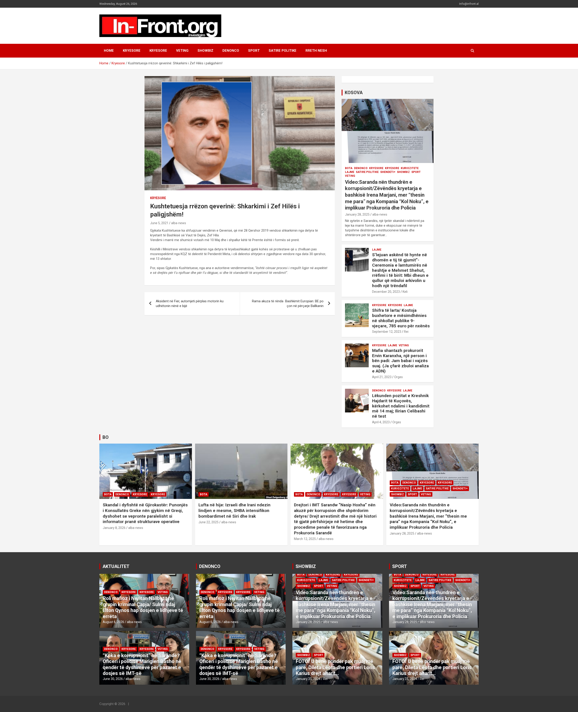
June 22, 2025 (208, 522)
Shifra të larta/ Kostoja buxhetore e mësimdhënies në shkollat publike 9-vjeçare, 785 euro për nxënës (401, 318)
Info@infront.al (469, 3)
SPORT (254, 51)
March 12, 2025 (305, 539)
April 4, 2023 (381, 422)
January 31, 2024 (308, 679)
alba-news (178, 223)
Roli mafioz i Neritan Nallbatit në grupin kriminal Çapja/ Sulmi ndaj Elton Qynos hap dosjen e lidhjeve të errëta (143, 607)
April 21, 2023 (382, 377)
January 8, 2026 (114, 528)
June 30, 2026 (113, 679)
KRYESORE (131, 51)
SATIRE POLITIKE (282, 51)
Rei (406, 331)
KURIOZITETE (410, 168)
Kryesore (158, 51)
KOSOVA (354, 92)
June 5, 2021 (159, 223)
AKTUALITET (116, 566)
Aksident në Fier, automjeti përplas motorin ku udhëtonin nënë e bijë (190, 303)
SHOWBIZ (205, 51)
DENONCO (230, 51)
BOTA (348, 168)
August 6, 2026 (113, 622)
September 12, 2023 (386, 331)
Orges (398, 377)
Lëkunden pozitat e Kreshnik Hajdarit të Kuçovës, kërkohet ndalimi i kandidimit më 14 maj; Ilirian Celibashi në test (400, 406)
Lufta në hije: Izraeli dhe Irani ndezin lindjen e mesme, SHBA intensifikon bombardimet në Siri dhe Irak (234, 510)
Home (109, 51)
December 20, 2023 (386, 291)
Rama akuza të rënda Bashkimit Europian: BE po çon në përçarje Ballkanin (288, 303)
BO (106, 437)
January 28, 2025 (357, 214)
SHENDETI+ (387, 172)
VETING (182, 51)
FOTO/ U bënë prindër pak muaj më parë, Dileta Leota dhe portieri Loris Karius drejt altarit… (335, 667)
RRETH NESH (316, 51)
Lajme (349, 172)
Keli (405, 291)
